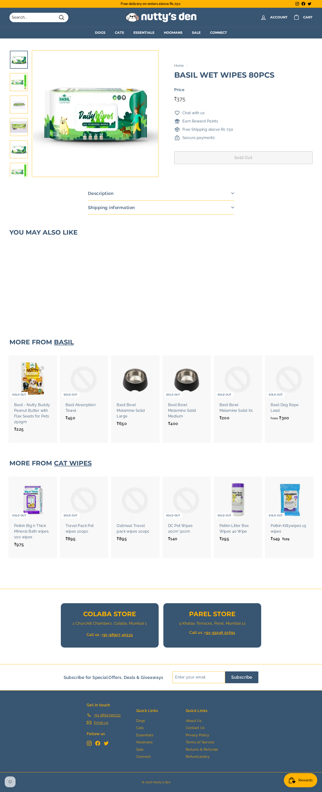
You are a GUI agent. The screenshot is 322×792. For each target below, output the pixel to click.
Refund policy (198, 756)
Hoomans (173, 32)
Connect (218, 32)
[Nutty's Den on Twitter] (106, 743)
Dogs (100, 32)
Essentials (143, 32)
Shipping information (111, 207)
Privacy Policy (197, 735)
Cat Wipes (73, 463)
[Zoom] (95, 114)
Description (100, 193)
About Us (194, 721)
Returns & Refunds (202, 749)
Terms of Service (200, 742)
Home (179, 65)
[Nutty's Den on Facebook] (97, 743)
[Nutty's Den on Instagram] (89, 743)
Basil (64, 342)
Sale (196, 32)
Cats (119, 32)
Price (179, 89)
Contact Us (195, 728)
